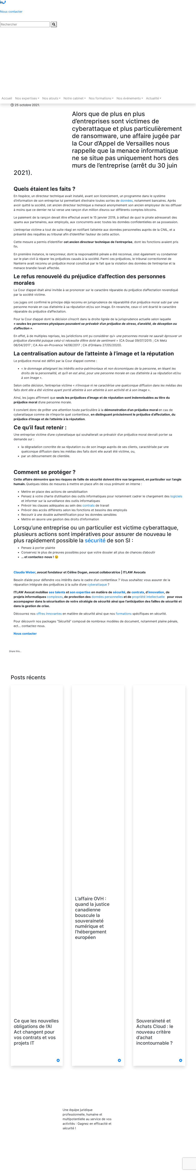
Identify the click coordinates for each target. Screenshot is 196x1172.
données (126, 200)
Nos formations (100, 98)
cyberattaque (97, 584)
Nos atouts (50, 98)
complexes (55, 597)
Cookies (15, 1169)
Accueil (7, 98)
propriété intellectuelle (149, 597)
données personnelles (107, 597)
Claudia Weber (24, 572)
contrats (88, 505)
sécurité (95, 540)
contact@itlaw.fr (147, 1112)
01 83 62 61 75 (146, 1105)
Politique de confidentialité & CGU (61, 1164)
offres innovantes (49, 613)
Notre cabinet (73, 98)
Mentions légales (21, 1164)
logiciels (176, 496)
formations (123, 613)
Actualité (152, 98)
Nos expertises (26, 98)
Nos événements (129, 98)
